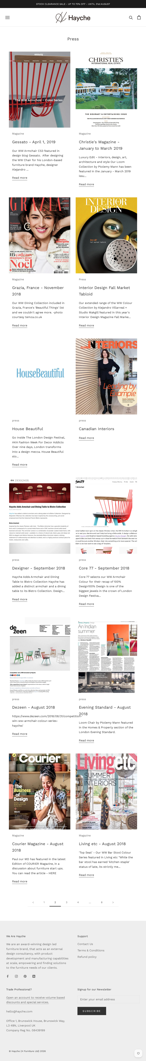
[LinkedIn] (33, 976)
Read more (19, 177)
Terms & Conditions (90, 950)
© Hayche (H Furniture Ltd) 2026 (27, 1051)
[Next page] (113, 902)
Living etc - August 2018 (102, 844)
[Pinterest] (25, 976)
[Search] (131, 17)
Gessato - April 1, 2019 (34, 142)
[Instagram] (16, 976)
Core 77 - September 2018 (104, 568)
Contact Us (85, 944)
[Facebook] (7, 976)
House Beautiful (27, 429)
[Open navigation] (7, 17)
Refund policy (87, 956)
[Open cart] (139, 17)
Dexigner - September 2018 (38, 568)
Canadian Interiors (96, 429)
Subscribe (92, 1011)
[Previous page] (33, 902)
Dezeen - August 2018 (33, 707)
